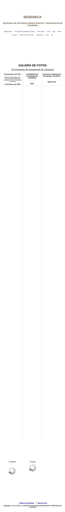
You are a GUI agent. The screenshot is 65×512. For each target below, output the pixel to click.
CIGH (48, 31)
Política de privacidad (26, 503)
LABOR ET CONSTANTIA (26, 35)
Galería (59, 31)
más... (4, 436)
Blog (54, 31)
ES (52, 35)
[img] (32, 6)
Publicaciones (39, 35)
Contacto (14, 35)
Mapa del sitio (42, 503)
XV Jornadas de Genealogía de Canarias (25, 31)
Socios (47, 35)
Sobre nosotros (41, 31)
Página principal (8, 31)
